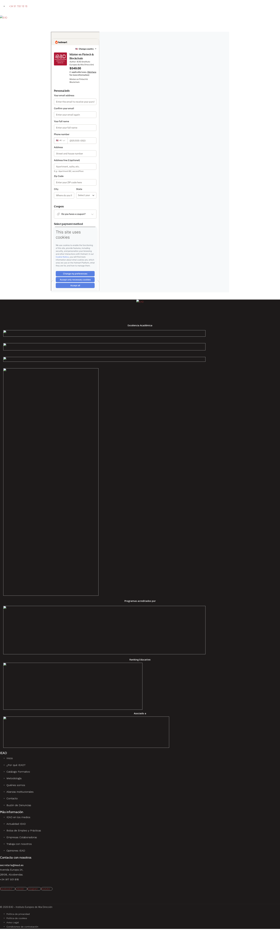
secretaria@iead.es (11, 865)
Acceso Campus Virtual (12, 13)
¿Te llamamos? (7, 2)
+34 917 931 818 (9, 879)
